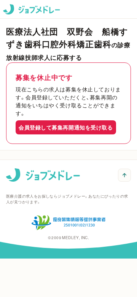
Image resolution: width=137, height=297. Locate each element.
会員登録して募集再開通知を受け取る (66, 127)
